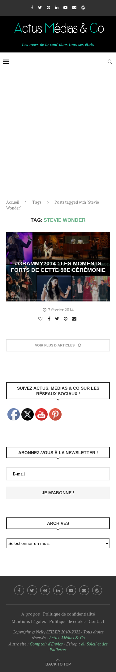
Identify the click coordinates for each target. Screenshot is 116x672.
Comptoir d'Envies (46, 644)
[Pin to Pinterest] (66, 319)
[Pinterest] (48, 7)
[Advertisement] (58, 132)
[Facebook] (32, 7)
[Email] (74, 7)
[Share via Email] (75, 319)
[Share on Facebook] (50, 319)
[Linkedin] (56, 7)
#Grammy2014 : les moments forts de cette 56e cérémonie (58, 266)
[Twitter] (40, 7)
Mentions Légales (28, 621)
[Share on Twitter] (58, 319)
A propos (30, 614)
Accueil (12, 202)
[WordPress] (83, 7)
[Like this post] (41, 319)
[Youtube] (65, 7)
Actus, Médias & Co (67, 638)
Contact (97, 621)
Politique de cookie (67, 621)
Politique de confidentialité (69, 614)
